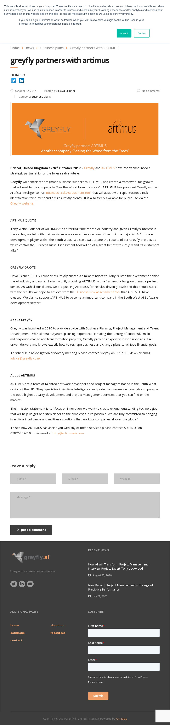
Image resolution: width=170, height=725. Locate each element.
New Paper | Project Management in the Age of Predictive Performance (120, 587)
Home (15, 48)
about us (57, 625)
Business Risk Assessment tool (68, 192)
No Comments (151, 91)
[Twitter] (13, 80)
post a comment (33, 530)
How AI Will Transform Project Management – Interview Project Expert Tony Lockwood (119, 566)
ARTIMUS (108, 168)
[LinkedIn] (21, 80)
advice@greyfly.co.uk (25, 358)
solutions (17, 632)
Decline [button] (141, 33)
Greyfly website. (22, 203)
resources (58, 632)
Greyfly (89, 168)
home (14, 625)
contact (16, 640)
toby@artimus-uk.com (68, 433)
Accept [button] (124, 33)
